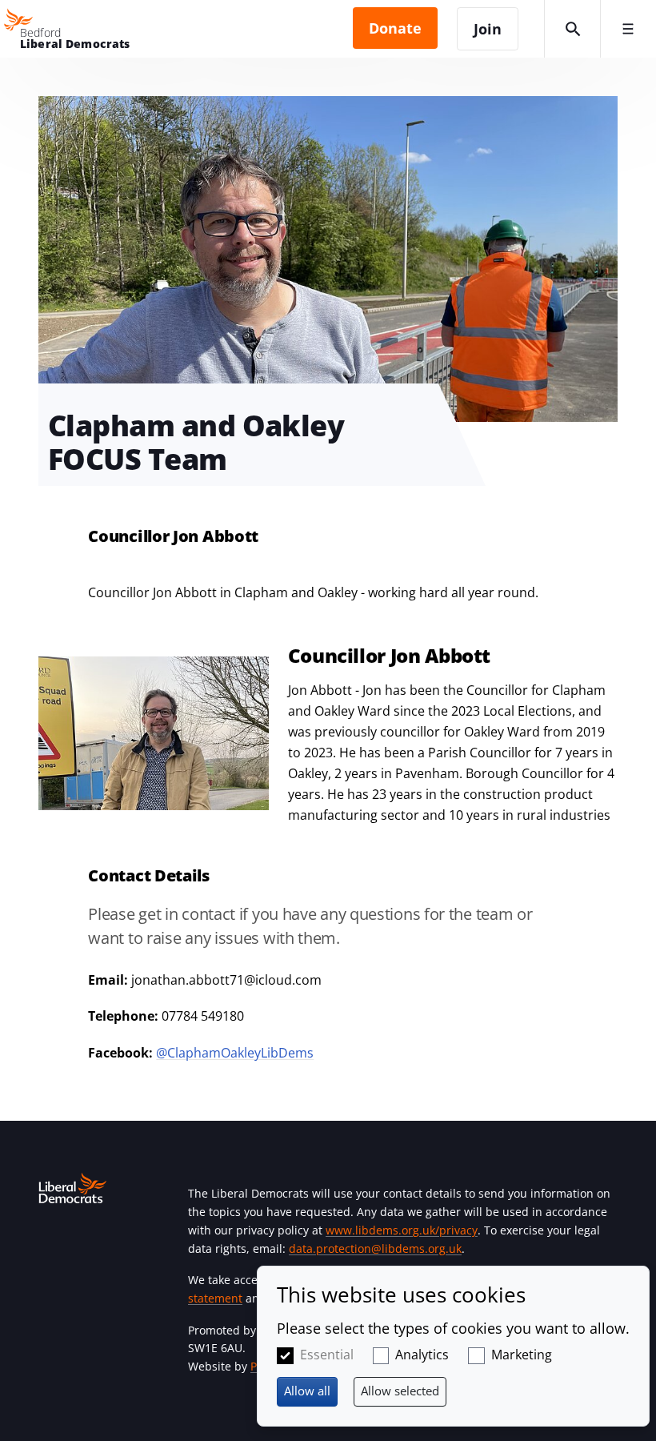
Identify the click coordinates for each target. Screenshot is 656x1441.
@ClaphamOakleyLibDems (235, 1053)
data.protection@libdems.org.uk (375, 1248)
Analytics (422, 1354)
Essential (327, 1354)
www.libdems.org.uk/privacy (402, 1230)
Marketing (521, 1354)
